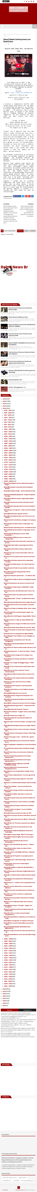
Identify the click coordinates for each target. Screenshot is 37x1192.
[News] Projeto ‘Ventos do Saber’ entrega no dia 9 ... (20, 722)
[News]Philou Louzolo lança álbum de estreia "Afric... (18, 923)
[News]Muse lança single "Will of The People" (18, 834)
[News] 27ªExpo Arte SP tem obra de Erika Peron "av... (19, 931)
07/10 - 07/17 (8, 467)
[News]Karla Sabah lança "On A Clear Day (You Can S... (19, 564)
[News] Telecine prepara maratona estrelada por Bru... (19, 898)
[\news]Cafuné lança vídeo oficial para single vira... (19, 749)
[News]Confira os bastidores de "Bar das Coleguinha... (17, 640)
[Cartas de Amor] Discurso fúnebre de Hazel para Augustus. (22, 353)
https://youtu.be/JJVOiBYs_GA (21, 92)
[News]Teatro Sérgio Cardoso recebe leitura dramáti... (18, 791)
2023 (4, 406)
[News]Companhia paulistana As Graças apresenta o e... (17, 760)
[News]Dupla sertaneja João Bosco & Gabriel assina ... (19, 659)
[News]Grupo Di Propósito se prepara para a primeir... (18, 856)
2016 (4, 1001)
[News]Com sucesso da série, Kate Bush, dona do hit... (20, 816)
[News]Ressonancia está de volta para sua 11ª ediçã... (19, 503)
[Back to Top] (18, 1187)
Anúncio (9, 1010)
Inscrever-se (27, 1010)
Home (4, 34)
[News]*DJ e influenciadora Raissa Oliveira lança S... (20, 783)
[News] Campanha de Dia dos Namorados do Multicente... (18, 910)
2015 (4, 1003)
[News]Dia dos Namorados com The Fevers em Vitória (19, 516)
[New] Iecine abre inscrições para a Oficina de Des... (19, 891)
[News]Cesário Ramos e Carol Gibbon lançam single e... (19, 690)
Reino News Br (14, 267)
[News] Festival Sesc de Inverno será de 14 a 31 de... (19, 584)
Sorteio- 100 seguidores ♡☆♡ (17, 387)
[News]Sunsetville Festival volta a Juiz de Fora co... (19, 674)
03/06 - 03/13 (8, 965)
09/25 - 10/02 (8, 441)
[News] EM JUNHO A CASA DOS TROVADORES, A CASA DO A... (18, 868)
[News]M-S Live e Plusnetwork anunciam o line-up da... (19, 667)
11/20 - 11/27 (7, 422)
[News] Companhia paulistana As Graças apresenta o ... (17, 756)
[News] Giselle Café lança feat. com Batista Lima (20, 527)
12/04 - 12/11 (8, 417)
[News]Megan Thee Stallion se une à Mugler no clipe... (19, 636)
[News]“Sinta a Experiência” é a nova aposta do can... (19, 775)
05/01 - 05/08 (8, 946)
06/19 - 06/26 (8, 474)
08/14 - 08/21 (8, 455)
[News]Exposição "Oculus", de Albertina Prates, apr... (19, 599)
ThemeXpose (11, 1190)
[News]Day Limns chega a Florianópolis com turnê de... (18, 696)
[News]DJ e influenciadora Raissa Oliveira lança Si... (19, 875)
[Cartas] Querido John (15, 380)
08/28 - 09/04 (8, 450)
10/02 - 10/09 (8, 439)
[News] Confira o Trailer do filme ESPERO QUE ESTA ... (18, 620)
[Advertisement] (11, 290)
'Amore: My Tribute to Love (9, 1177)
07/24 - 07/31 (8, 462)
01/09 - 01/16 (8, 984)
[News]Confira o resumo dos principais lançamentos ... (17, 913)
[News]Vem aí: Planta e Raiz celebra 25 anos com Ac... (20, 648)
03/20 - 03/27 (8, 960)
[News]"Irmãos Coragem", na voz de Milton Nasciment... (18, 810)
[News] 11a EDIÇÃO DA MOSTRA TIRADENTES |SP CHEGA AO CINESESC (22, 325)
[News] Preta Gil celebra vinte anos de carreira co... (19, 557)
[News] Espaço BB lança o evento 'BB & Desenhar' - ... (16, 534)
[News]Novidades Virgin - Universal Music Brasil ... (19, 491)
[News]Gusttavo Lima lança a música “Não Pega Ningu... (20, 733)
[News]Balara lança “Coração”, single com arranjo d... (18, 906)
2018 (4, 996)
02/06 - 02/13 (8, 974)
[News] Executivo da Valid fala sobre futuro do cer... (19, 591)
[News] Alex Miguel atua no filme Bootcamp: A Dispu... (19, 484)
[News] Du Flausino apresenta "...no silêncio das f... (19, 576)
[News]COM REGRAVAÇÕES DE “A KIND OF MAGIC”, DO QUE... (20, 495)
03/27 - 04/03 (8, 958)
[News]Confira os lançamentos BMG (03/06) (18, 633)
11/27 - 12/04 (8, 420)
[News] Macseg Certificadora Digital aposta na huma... (19, 871)
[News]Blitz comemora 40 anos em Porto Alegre (20, 703)
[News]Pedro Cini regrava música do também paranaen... (19, 678)
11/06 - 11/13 (7, 427)
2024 (4, 403)
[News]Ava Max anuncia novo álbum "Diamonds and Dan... (19, 820)
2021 (4, 989)
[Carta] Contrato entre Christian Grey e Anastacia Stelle (20, 334)
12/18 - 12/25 (8, 413)
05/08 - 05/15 (8, 943)
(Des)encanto (22, 1177)
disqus (26, 231)
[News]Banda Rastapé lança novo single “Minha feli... (19, 726)
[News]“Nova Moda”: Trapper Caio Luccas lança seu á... (19, 712)
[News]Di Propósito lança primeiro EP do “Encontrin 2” (17, 572)
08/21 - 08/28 (8, 453)
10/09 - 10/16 (8, 436)
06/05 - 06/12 (8, 479)
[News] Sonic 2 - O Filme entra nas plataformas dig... (19, 883)
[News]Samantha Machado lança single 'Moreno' (20, 602)
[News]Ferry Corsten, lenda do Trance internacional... (16, 671)
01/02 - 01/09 (8, 986)
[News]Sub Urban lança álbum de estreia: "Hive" (19, 627)
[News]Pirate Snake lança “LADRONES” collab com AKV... (18, 587)
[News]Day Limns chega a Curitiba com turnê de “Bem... (20, 624)
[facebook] (24, 1)
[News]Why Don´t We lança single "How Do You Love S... (19, 860)
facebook (32, 231)
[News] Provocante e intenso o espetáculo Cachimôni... (18, 894)
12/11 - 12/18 (7, 415)
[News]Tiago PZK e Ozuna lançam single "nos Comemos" (18, 613)
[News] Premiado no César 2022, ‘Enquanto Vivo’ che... (20, 630)
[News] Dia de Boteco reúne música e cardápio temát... (19, 802)
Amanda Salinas (30, 1190)
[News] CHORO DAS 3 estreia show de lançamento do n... (16, 768)
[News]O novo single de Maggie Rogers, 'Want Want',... (19, 663)
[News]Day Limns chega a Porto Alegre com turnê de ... (18, 655)
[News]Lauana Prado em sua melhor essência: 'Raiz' (19, 568)
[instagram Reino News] (31, 1)
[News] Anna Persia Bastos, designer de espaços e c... (20, 520)
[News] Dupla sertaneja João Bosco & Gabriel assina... (19, 806)
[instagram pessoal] (34, 1)
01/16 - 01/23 (8, 981)
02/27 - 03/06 (8, 967)
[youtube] (29, 1)
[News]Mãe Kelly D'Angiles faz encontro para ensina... (19, 837)
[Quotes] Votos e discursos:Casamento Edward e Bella (20, 309)
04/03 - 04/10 (8, 955)
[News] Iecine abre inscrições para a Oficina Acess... (18, 595)
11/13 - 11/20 (7, 424)
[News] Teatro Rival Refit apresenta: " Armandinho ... (16, 841)
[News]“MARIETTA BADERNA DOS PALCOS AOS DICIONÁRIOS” (22, 344)
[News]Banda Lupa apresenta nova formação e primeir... (19, 506)
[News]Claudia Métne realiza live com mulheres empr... (19, 917)
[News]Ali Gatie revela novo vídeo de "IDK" (18, 813)
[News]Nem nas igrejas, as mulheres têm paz (18, 921)
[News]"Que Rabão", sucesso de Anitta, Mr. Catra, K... (18, 787)
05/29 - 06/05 (8, 481)
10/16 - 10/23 (8, 434)
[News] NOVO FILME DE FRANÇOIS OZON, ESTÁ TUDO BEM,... (18, 831)
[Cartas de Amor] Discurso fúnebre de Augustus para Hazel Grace (20, 362)
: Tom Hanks (16, 1180)
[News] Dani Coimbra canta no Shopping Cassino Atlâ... (20, 580)
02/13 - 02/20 (8, 972)
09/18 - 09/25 (8, 443)
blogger (20, 231)
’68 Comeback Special (27, 1180)
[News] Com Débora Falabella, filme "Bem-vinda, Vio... (20, 609)
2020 (4, 991)
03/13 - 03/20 (8, 962)
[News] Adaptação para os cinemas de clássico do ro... (19, 741)
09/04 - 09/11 (8, 448)
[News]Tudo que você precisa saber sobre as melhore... (19, 553)
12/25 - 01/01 (8, 410)
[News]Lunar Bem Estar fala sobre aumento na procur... (19, 542)
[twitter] (27, 1)
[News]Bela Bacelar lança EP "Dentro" (16, 709)
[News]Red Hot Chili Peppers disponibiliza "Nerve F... (20, 616)
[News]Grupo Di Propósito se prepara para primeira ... (18, 686)
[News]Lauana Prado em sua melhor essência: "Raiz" (19, 605)
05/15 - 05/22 (8, 941)
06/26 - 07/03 (8, 472)
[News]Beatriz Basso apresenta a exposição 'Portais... (18, 561)
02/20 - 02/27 (8, 969)
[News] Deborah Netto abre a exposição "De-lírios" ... (19, 524)
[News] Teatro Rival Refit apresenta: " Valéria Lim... (19, 845)
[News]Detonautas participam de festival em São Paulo (19, 644)
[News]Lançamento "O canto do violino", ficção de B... (19, 652)
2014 (4, 1005)
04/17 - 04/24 (8, 951)
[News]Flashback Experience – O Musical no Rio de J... (19, 706)
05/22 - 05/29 (8, 939)
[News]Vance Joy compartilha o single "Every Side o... (19, 772)
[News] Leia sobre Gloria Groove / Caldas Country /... (17, 682)
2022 (4, 408)
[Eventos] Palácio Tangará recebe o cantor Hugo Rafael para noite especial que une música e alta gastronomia (18, 1160)
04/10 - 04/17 (8, 953)
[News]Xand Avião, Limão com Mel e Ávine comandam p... (17, 849)
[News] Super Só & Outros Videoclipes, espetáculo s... (16, 864)
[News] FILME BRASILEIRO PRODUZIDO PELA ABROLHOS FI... (17, 927)
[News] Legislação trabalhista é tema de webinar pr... (20, 745)
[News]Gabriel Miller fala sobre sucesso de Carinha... (18, 794)
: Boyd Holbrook (6, 1180)
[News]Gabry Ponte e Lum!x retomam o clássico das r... (20, 730)
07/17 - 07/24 (8, 465)
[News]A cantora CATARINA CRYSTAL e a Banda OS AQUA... (19, 852)
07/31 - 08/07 (8, 460)
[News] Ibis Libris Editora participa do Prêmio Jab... (18, 545)
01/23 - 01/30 (8, 979)
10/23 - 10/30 (8, 432)
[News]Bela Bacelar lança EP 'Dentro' (16, 514)
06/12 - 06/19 (8, 476)
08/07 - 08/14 (8, 457)
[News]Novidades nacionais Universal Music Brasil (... (18, 487)
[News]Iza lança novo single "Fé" (14, 715)
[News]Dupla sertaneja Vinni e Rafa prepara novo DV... (18, 879)
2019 (4, 994)
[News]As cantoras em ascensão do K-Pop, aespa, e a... (18, 827)
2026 (4, 399)
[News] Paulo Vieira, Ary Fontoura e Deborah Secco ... (18, 752)
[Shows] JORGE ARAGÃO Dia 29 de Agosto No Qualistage (22, 371)
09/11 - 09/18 (8, 446)
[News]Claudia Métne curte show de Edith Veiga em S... (19, 935)
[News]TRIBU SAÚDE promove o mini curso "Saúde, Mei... (17, 538)
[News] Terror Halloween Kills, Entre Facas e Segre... (18, 902)
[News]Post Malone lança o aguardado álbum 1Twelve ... (19, 499)
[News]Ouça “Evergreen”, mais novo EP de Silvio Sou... (19, 510)
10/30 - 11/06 (8, 429)
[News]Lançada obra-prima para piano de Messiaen (18, 718)
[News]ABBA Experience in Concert (15, 693)
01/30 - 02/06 (8, 976)
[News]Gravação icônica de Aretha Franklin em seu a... (19, 798)
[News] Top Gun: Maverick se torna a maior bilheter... (18, 887)
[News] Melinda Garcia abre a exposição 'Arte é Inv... (19, 530)
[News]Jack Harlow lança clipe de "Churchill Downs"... (18, 779)
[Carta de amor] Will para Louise (18, 317)
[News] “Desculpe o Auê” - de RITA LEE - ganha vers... (19, 737)
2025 (4, 401)
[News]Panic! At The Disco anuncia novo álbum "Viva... (19, 823)
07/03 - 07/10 (8, 469)
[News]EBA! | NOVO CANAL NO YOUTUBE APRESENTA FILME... (16, 764)
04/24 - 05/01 (8, 948)
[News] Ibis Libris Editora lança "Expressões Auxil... (18, 549)
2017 (4, 998)
